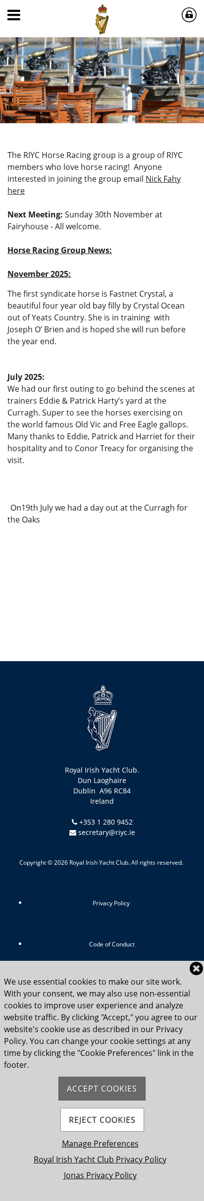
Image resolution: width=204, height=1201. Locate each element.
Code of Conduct (112, 944)
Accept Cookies (102, 1088)
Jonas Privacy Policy (100, 1175)
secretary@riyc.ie (106, 832)
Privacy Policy (111, 903)
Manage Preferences (100, 1143)
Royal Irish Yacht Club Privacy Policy (100, 1159)
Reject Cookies (102, 1119)
